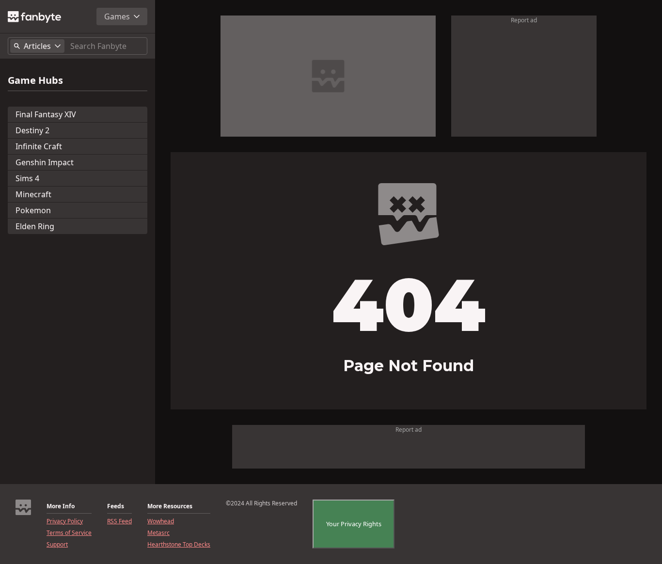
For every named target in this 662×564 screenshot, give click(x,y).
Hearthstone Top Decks (178, 544)
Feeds (115, 506)
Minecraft (33, 194)
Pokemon (33, 210)
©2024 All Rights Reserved (261, 503)
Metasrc (158, 533)
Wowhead (160, 521)
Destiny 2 (32, 130)
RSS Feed (119, 521)
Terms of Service (69, 533)
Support (57, 544)
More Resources (169, 506)
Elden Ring (35, 226)
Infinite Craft (39, 146)
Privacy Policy (65, 521)
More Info (61, 506)
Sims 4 (27, 178)
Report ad (524, 20)
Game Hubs (35, 80)
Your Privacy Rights (353, 523)
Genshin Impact (45, 162)
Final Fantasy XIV (46, 114)
